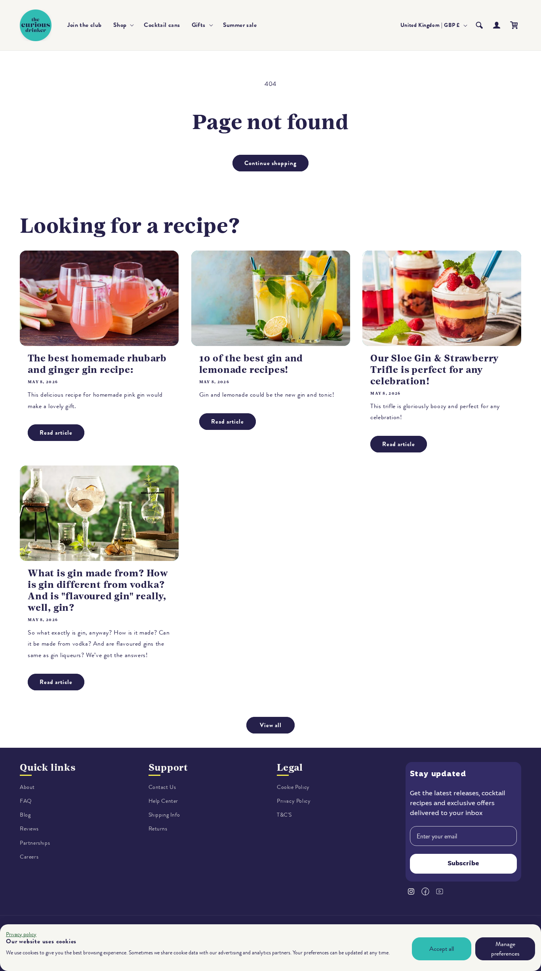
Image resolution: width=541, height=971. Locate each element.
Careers (29, 857)
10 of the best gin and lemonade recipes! (251, 364)
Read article (56, 432)
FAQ (26, 801)
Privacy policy (21, 934)
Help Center (164, 801)
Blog (25, 815)
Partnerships (35, 843)
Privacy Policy (294, 801)
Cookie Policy (293, 787)
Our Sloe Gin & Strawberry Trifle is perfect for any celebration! (434, 370)
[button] (123, 25)
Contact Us (162, 787)
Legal (290, 767)
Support (169, 767)
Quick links (48, 767)
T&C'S (284, 815)
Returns (158, 829)
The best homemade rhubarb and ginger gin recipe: (97, 364)
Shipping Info (164, 815)
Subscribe (463, 864)
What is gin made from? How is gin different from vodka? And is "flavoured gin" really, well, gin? (98, 590)
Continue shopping (270, 163)
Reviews (29, 829)
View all (271, 725)
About (27, 787)
